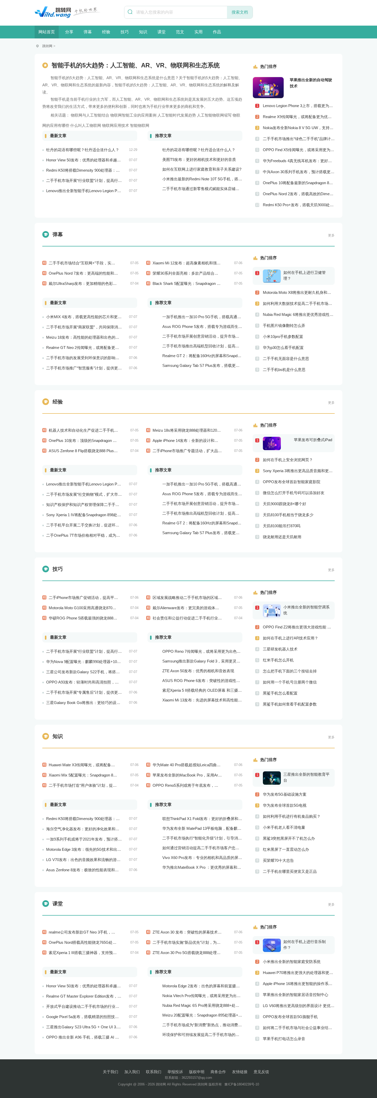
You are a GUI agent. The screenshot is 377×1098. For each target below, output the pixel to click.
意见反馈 (261, 1072)
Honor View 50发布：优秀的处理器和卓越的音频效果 (91, 160)
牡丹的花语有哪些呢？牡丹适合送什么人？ (82, 150)
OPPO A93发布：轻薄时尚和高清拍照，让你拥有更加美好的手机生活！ (107, 682)
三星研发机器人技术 (280, 649)
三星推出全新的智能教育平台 (306, 777)
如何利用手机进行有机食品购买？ (292, 816)
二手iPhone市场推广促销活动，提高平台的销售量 (91, 597)
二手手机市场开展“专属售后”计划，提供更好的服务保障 (93, 692)
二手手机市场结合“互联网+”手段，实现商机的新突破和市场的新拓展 (107, 263)
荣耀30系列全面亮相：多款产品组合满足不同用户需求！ (201, 273)
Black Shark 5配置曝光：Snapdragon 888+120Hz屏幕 (198, 283)
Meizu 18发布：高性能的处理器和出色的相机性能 (88, 337)
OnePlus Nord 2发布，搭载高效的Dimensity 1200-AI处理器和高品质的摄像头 (299, 194)
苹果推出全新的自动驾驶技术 (311, 83)
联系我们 (153, 1072)
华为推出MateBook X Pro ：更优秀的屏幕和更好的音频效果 (213, 867)
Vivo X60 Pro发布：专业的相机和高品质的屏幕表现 (206, 857)
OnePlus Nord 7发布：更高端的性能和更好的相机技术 (95, 273)
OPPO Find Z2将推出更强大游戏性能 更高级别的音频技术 (299, 627)
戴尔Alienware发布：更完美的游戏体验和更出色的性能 (199, 608)
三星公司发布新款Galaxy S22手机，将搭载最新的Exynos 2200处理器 (105, 672)
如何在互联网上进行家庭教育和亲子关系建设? (201, 169)
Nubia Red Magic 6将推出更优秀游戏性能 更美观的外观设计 (299, 314)
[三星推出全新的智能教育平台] (273, 777)
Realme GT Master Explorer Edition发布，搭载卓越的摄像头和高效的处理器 (110, 996)
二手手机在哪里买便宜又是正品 (290, 871)
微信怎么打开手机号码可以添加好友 (293, 493)
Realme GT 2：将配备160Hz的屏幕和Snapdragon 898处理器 (214, 356)
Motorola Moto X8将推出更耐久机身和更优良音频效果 (299, 292)
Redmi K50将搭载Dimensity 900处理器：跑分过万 (88, 170)
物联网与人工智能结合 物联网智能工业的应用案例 (113, 115)
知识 (143, 32)
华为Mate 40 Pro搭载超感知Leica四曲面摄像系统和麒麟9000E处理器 (211, 765)
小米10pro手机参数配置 (283, 336)
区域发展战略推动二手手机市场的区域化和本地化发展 (199, 597)
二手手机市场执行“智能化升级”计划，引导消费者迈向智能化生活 (217, 838)
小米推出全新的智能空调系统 (306, 610)
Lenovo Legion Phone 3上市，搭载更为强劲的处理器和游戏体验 (299, 105)
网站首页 (46, 32)
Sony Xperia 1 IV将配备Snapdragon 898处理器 (85, 515)
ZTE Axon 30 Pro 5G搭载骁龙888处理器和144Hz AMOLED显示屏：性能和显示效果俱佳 (228, 952)
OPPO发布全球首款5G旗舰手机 (290, 1016)
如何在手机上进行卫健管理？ (304, 275)
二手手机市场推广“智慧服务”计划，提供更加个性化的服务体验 (99, 368)
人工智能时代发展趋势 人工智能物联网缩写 (194, 115)
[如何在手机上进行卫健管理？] (273, 276)
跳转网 (47, 46)
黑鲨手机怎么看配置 (280, 693)
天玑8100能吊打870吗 (281, 526)
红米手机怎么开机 (278, 660)
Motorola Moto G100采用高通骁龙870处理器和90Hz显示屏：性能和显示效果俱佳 (118, 608)
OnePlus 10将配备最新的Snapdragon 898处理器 (299, 183)
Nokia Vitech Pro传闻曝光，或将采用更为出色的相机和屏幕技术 (216, 995)
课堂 (161, 32)
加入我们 (132, 1072)
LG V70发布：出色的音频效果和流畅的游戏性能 (87, 859)
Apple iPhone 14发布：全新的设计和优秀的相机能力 (197, 440)
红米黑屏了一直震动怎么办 (286, 849)
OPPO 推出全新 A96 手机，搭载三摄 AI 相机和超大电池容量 (98, 1037)
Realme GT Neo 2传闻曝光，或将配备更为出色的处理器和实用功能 (103, 347)
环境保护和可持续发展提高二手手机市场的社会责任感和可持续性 (218, 1034)
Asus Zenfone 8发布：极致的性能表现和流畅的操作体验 (94, 870)
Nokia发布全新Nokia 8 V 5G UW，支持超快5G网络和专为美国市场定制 (299, 128)
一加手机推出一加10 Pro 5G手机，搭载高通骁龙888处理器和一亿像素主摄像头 (229, 317)
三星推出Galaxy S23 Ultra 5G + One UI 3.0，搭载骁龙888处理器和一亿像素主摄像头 (118, 1027)
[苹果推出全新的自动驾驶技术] (268, 87)
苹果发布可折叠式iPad (313, 440)
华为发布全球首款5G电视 (284, 805)
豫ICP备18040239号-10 (241, 1084)
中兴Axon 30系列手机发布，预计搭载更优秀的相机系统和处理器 (299, 172)
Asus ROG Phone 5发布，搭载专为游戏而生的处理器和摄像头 (215, 326)
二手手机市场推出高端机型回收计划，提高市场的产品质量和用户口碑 (222, 346)
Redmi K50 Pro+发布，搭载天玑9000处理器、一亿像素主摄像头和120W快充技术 (299, 205)
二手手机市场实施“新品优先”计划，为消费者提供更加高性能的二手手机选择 (217, 942)
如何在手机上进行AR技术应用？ (290, 638)
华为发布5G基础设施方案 (284, 794)
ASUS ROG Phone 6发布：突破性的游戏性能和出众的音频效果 (216, 680)
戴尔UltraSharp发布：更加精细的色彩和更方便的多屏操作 (98, 283)
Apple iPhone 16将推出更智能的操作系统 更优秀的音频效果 (299, 983)
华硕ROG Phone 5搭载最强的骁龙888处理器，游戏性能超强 (100, 618)
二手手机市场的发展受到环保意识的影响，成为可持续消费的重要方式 (105, 358)
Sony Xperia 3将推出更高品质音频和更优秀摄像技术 (299, 471)
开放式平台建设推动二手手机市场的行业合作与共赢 (90, 1006)
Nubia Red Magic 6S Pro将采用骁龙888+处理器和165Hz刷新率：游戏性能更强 (229, 1005)
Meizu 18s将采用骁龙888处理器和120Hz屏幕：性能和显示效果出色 (210, 430)
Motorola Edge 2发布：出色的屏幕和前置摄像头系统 (206, 986)
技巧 (125, 32)
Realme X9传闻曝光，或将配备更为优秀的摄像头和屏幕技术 (299, 117)
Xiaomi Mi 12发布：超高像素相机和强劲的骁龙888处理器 (201, 263)
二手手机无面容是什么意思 (286, 358)
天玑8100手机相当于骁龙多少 (288, 515)
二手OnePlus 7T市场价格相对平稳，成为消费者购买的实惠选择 (100, 535)
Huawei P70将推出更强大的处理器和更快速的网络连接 (299, 972)
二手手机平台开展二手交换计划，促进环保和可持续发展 (94, 525)
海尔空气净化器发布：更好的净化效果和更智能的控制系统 (96, 829)
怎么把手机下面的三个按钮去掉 (290, 671)
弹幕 (88, 32)
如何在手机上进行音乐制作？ (304, 944)
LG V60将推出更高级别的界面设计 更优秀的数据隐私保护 (299, 1005)
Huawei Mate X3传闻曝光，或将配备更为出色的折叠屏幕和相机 (103, 765)
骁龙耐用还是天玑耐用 (282, 537)
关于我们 (110, 1072)
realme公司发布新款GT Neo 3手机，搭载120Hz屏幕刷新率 (99, 932)
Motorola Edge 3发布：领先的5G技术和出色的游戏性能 (93, 849)
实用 (198, 32)
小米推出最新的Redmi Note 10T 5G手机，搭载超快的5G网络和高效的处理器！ (229, 179)
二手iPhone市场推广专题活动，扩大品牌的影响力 (195, 451)
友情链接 (239, 1072)
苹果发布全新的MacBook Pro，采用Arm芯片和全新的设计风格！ (208, 775)
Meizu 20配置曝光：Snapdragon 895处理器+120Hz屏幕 (209, 1015)
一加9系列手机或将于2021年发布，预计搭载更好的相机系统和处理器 (105, 839)
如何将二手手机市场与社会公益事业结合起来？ (299, 1028)
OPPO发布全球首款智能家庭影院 (291, 482)
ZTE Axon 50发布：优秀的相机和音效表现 (198, 671)
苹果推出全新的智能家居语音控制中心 (295, 994)
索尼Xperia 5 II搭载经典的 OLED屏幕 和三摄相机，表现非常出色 (217, 690)
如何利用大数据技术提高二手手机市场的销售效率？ (299, 303)
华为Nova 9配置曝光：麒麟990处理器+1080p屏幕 (88, 661)
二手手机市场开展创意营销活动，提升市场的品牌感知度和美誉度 (218, 336)
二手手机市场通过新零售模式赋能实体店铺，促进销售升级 (212, 189)
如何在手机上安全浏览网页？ (288, 460)
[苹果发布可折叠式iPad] (273, 443)
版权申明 (196, 1072)
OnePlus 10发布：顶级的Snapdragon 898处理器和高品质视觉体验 (105, 440)
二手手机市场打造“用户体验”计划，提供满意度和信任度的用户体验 (106, 785)
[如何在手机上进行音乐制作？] (273, 945)
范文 (180, 32)
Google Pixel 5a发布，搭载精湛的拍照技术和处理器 (90, 1016)
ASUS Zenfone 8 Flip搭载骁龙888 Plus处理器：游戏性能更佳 (100, 451)
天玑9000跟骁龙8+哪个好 (284, 504)
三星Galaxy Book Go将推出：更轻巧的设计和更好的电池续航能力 (102, 702)
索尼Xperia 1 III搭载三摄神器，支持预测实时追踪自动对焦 (98, 952)
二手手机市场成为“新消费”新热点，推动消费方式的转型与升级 (215, 1025)
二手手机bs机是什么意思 (284, 369)
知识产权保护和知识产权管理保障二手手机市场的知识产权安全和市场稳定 (109, 504)
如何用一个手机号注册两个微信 (290, 682)
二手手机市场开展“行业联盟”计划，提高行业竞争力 (89, 180)
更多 (331, 235)
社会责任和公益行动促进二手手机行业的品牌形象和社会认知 (204, 618)
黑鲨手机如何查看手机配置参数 (290, 704)
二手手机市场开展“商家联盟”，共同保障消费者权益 (89, 327)
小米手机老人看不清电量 (284, 827)
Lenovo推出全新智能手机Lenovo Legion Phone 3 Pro (90, 191)
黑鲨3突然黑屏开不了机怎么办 (289, 838)
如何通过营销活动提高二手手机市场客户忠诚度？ (204, 848)
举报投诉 (175, 1072)
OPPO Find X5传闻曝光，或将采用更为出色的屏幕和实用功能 (299, 150)
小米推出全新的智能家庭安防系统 (292, 961)
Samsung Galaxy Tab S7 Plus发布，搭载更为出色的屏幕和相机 (216, 365)
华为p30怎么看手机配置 (283, 347)
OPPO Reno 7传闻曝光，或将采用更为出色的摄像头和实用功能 (216, 651)
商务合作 (218, 1072)
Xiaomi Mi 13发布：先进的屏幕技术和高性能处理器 (206, 700)
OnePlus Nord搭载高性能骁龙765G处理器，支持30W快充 (98, 942)
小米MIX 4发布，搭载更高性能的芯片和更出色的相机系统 (95, 317)
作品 (217, 32)
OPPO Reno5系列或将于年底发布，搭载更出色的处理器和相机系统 (210, 785)
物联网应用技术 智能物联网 (125, 125)
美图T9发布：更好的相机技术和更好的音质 (199, 159)
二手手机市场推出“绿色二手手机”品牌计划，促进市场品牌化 (299, 139)
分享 (69, 32)
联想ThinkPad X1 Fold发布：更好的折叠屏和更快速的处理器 (213, 818)
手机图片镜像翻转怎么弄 (284, 325)
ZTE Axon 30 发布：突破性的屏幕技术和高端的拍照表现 (201, 932)
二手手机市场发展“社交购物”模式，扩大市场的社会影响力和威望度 (103, 494)
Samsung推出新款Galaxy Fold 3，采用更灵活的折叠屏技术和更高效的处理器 (228, 661)
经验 (106, 32)
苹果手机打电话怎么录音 (284, 1039)
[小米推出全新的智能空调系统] (273, 610)
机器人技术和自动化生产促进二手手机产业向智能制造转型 (99, 430)
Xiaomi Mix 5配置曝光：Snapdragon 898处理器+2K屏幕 (96, 775)
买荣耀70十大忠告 (278, 860)
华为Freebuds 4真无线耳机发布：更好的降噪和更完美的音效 (299, 161)
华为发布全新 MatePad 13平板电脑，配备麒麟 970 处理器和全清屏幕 (221, 828)
